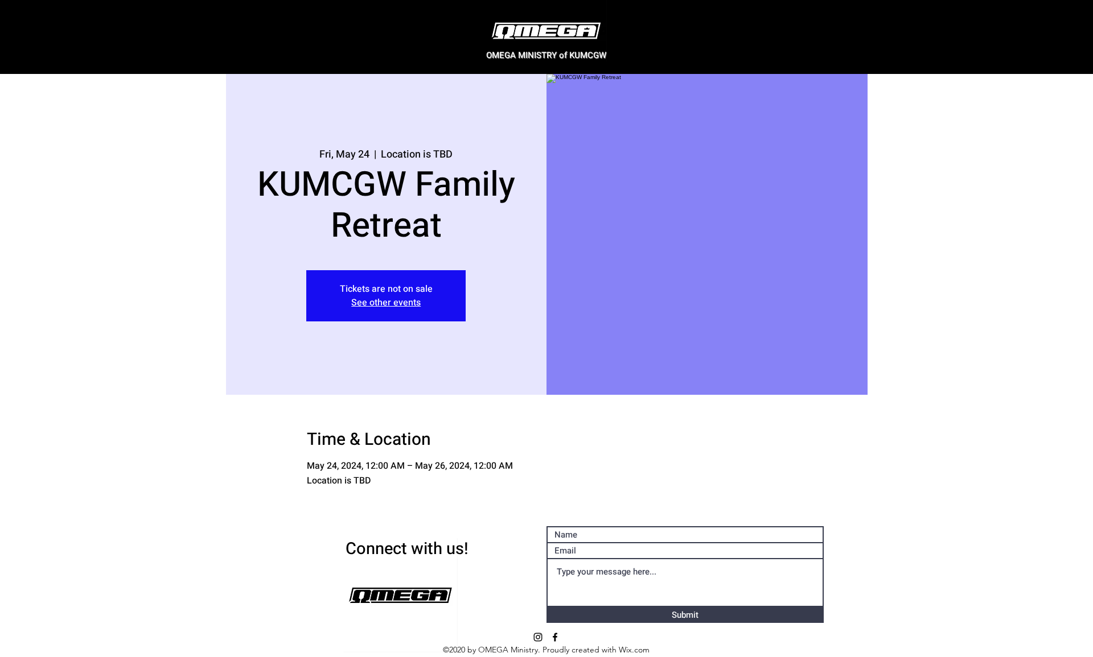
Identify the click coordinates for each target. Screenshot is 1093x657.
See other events (386, 302)
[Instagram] (538, 637)
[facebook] (555, 637)
